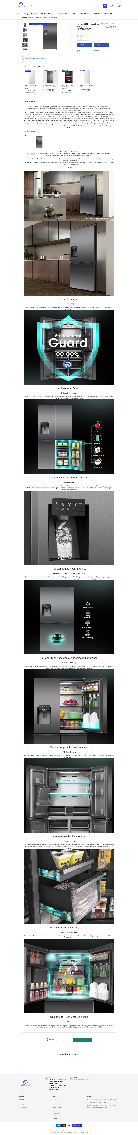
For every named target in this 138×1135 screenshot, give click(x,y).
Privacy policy (60, 1132)
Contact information (84, 1132)
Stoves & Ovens (57, 1107)
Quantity (79, 36)
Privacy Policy (22, 1104)
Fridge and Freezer (34, 57)
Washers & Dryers (57, 1104)
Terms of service (67, 1132)
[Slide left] (30, 36)
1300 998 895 (55, 1089)
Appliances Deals (66, 1130)
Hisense (43, 57)
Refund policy (53, 1132)
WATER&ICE (42, 59)
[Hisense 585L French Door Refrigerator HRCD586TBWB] (25, 25)
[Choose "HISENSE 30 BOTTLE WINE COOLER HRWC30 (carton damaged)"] (74, 71)
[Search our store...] (105, 6)
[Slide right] (70, 36)
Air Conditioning (57, 1113)
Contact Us (55, 1118)
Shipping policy (75, 1132)
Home (54, 1099)
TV (53, 1110)
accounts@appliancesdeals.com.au (83, 1079)
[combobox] (68, 6)
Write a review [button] (82, 1040)
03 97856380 (55, 1083)
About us (21, 1099)
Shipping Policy (23, 1107)
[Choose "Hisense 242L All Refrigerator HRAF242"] (93, 71)
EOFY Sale (55, 1116)
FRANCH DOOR (33, 59)
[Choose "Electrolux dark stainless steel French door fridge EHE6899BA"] (56, 71)
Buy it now (101, 45)
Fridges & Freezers (58, 1102)
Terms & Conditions (24, 1102)
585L (26, 59)
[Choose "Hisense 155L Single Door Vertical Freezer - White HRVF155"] (38, 71)
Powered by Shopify (74, 1130)
